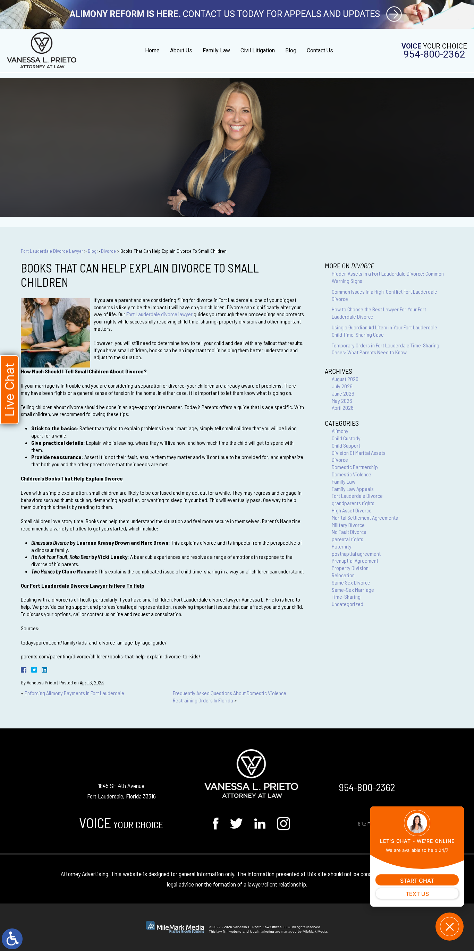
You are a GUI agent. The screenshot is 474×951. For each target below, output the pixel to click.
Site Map (367, 823)
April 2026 (343, 407)
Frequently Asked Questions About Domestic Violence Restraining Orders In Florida (229, 696)
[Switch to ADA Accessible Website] (12, 938)
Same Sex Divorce (351, 582)
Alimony (340, 430)
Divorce (108, 251)
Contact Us (320, 50)
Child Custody (346, 438)
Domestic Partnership (355, 467)
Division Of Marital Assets (359, 452)
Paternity (342, 546)
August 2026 (345, 378)
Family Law (216, 50)
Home (152, 50)
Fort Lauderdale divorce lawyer (159, 314)
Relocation (343, 575)
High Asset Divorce (352, 510)
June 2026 (343, 393)
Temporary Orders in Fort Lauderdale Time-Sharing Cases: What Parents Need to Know (385, 349)
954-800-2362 (434, 54)
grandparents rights (353, 503)
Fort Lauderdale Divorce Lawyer (52, 251)
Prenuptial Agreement (355, 560)
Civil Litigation (257, 50)
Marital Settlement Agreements (365, 517)
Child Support (346, 445)
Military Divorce (348, 524)
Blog (290, 50)
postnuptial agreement (356, 553)
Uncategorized (347, 603)
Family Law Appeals (353, 488)
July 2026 (342, 386)
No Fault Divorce (349, 531)
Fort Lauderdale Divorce (357, 495)
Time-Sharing (346, 596)
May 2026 (342, 400)
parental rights (347, 539)
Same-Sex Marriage (353, 589)
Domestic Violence (351, 474)
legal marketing (262, 931)
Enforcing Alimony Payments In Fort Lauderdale (74, 693)
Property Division (350, 567)
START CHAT (417, 880)
